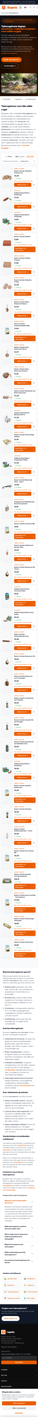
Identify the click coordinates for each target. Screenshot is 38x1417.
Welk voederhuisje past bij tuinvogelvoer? (15, 1253)
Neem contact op (10, 1318)
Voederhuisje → (10, 66)
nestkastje (6, 1150)
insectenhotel (25, 1085)
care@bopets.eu (19, 1343)
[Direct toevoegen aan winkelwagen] (34, 185)
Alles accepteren (19, 1403)
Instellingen (19, 1413)
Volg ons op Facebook (8, 1347)
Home (3, 13)
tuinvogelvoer (7, 1185)
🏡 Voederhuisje (30, 99)
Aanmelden (19, 1362)
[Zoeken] (30, 7)
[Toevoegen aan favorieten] (10, 169)
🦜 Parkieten (6, 99)
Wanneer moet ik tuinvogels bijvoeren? (16, 1202)
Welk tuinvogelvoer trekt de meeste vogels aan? (15, 1228)
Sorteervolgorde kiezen (10, 161)
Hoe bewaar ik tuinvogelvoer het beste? (17, 1261)
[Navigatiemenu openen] (20, 7)
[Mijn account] (34, 7)
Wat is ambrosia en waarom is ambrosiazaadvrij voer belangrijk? (16, 1236)
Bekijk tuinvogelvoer (11, 60)
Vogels (7, 13)
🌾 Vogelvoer (18, 99)
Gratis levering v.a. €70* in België (11, 1)
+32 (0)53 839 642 (7, 1343)
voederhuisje (10, 1070)
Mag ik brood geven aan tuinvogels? (14, 1246)
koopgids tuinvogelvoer (9, 53)
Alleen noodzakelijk (19, 1408)
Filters (10, 156)
